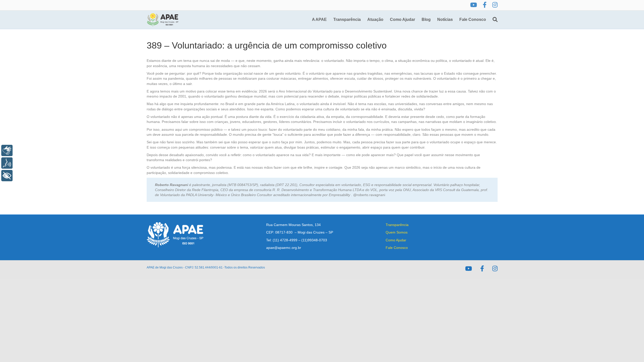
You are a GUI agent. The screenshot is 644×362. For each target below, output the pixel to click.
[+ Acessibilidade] (7, 175)
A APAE (319, 19)
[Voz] (7, 163)
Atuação (375, 19)
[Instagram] (495, 5)
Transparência (347, 19)
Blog (426, 19)
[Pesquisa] (493, 19)
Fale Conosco (472, 19)
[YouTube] (473, 5)
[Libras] (7, 150)
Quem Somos (397, 232)
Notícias (445, 19)
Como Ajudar (402, 19)
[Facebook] (484, 5)
